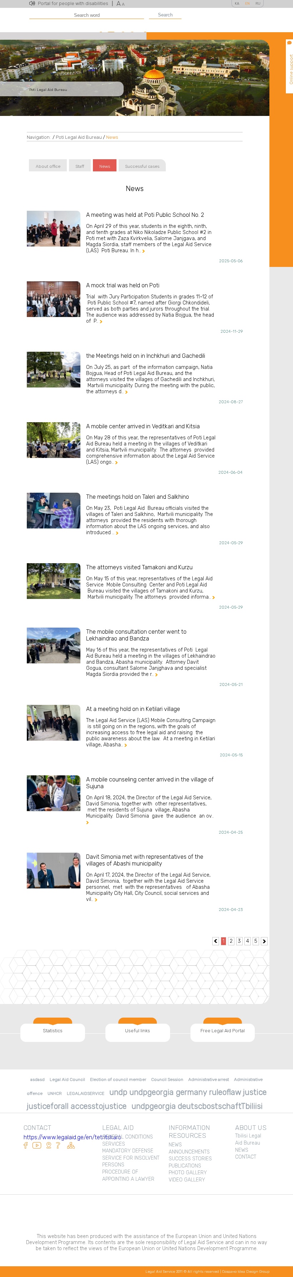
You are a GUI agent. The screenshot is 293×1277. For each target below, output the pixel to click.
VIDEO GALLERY (187, 1180)
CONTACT (245, 1157)
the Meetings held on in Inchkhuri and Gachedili (145, 355)
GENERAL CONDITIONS (127, 1137)
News (112, 137)
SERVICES (113, 1144)
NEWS (175, 1145)
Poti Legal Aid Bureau (79, 137)
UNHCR (55, 1093)
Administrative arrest (208, 1079)
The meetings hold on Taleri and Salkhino (137, 496)
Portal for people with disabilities (75, 3)
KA (237, 3)
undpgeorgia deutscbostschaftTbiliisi (197, 1106)
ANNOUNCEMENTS (189, 1152)
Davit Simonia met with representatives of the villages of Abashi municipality (144, 860)
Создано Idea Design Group (245, 1271)
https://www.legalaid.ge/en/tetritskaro (72, 1137)
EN (247, 3)
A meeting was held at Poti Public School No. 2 (145, 214)
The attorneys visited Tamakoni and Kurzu (139, 567)
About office (48, 166)
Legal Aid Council (67, 1079)
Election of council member (118, 1079)
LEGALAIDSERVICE (85, 1093)
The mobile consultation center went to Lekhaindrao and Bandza (136, 635)
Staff (79, 166)
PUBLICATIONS (185, 1166)
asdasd (37, 1079)
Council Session (167, 1079)
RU (257, 3)
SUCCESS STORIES (190, 1159)
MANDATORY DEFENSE (127, 1151)
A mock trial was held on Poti (122, 285)
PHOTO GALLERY (188, 1173)
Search (165, 15)
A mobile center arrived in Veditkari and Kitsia (143, 426)
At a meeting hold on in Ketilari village (133, 709)
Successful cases (142, 166)
